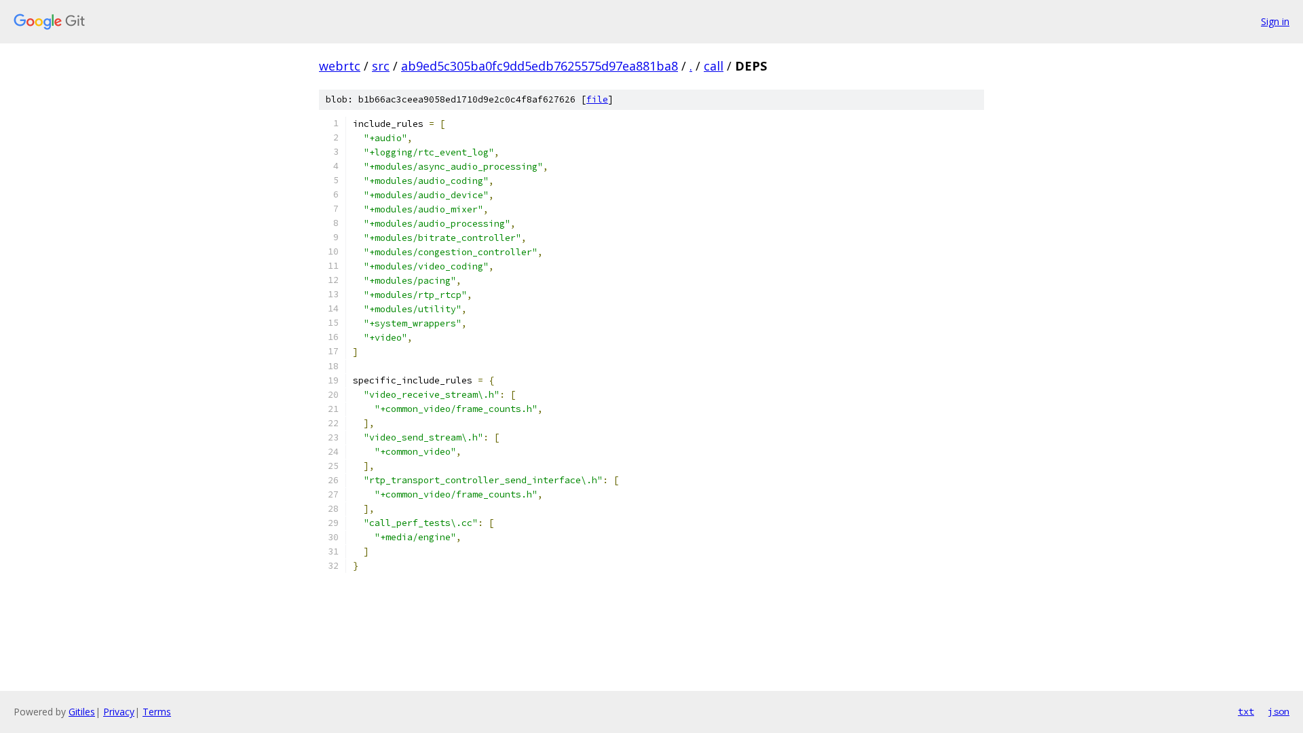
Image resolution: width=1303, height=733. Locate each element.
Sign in (1275, 21)
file (597, 99)
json (1278, 711)
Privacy (118, 711)
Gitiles (82, 711)
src (381, 66)
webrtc (339, 66)
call (713, 66)
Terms (157, 711)
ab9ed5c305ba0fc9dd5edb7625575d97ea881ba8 (539, 66)
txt (1246, 711)
